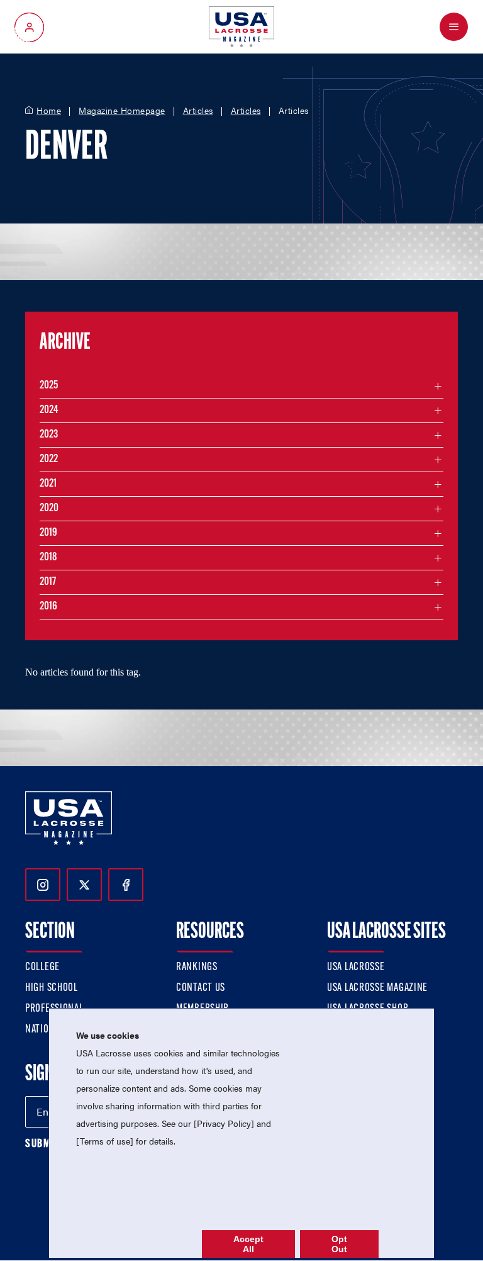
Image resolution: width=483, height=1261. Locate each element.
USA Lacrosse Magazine (377, 988)
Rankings (197, 967)
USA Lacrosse (356, 967)
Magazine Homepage (122, 110)
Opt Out (339, 1244)
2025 (49, 386)
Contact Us (200, 988)
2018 (48, 557)
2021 (48, 484)
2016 (48, 607)
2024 (49, 410)
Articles (198, 110)
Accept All (248, 1244)
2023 (49, 435)
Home (48, 110)
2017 (48, 582)
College (42, 967)
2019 (48, 533)
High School (51, 988)
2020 (49, 508)
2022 (49, 459)
